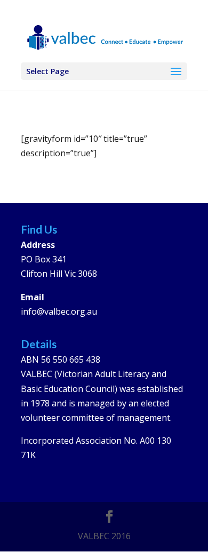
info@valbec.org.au (59, 311)
